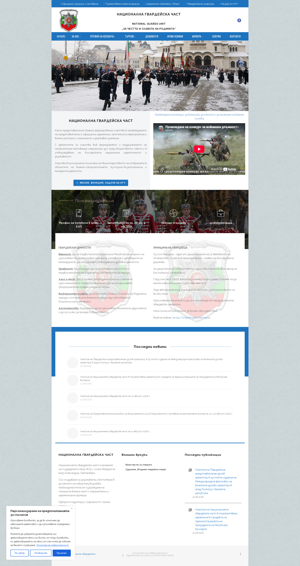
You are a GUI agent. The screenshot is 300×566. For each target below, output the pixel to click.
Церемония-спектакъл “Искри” (163, 4)
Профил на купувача (102, 36)
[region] (40, 533)
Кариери (196, 36)
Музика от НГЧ (229, 4)
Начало (61, 36)
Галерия (216, 36)
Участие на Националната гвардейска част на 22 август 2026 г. (115, 396)
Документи (151, 36)
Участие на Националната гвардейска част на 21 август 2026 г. (115, 431)
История (204, 317)
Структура (189, 317)
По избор (20, 553)
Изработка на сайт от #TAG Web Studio (150, 555)
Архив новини (175, 36)
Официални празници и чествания (80, 4)
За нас (75, 36)
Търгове (129, 36)
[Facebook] (239, 20)
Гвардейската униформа (200, 4)
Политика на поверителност (52, 545)
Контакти (235, 36)
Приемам (62, 553)
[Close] (72, 508)
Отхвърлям (40, 553)
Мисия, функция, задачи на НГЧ (100, 183)
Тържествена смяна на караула (122, 4)
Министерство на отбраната (138, 465)
